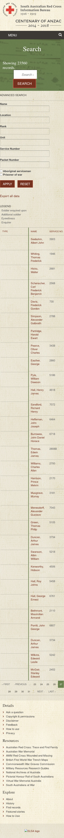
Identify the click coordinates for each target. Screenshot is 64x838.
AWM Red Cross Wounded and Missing (29, 755)
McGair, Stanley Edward (35, 673)
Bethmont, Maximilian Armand (37, 614)
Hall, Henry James (37, 391)
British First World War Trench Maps (27, 759)
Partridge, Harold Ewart (36, 334)
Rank (3, 126)
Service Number (10, 149)
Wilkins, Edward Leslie (35, 658)
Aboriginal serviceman (17, 171)
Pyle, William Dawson (35, 378)
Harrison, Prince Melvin (36, 481)
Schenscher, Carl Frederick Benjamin (38, 288)
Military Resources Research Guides (27, 768)
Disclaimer (12, 720)
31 (29, 691)
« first (6, 684)
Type (5, 231)
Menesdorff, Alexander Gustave (38, 511)
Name (3, 104)
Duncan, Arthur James (36, 540)
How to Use (13, 816)
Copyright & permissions (20, 716)
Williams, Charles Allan (36, 466)
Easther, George (35, 362)
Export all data (9, 196)
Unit (2, 137)
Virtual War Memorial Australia (23, 780)
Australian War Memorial (20, 751)
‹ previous (20, 684)
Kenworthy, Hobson (37, 568)
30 (22, 691)
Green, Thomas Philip (35, 525)
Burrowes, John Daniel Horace (37, 437)
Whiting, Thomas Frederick (36, 257)
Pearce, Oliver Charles (35, 349)
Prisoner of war (12, 174)
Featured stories (15, 811)
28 (9, 691)
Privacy (10, 733)
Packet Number (9, 160)
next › (40, 691)
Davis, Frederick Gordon (36, 305)
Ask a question (14, 712)
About (9, 799)
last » (52, 691)
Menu (12, 35)
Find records (13, 807)
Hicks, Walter (34, 270)
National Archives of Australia (23, 772)
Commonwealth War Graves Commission (30, 764)
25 (48, 684)
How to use (12, 729)
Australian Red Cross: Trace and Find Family (32, 747)
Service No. (56, 231)
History (10, 803)
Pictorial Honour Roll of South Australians (30, 776)
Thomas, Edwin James (36, 452)
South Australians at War (20, 785)
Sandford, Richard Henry (36, 408)
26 (54, 684)
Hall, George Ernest (38, 597)
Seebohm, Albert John (37, 240)
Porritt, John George (38, 627)
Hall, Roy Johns (36, 582)
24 (41, 684)
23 (35, 684)
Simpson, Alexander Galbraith (36, 319)
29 (16, 691)
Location (5, 115)
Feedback (12, 724)
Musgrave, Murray (37, 494)
